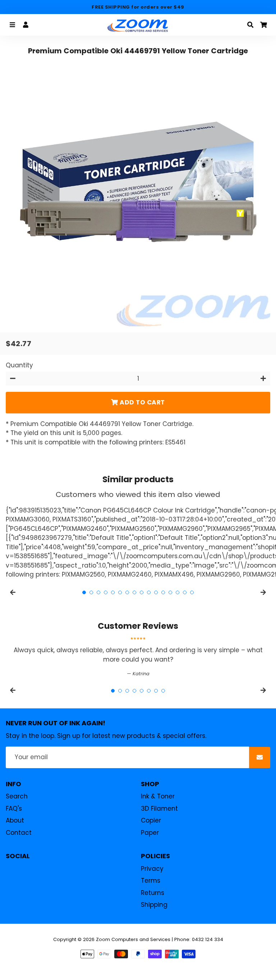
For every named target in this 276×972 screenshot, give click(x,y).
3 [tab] (98, 592)
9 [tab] (141, 592)
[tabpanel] (138, 657)
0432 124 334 (207, 939)
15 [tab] (185, 592)
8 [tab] (134, 592)
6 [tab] (120, 592)
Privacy (152, 868)
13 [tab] (170, 592)
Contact (19, 832)
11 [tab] (156, 592)
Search (17, 796)
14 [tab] (177, 592)
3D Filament (159, 808)
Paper (150, 832)
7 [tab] (127, 592)
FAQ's (14, 808)
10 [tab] (149, 592)
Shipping (154, 904)
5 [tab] (113, 592)
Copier (151, 820)
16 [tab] (192, 592)
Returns (152, 892)
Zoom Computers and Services (133, 939)
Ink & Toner (158, 796)
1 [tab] (84, 592)
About (15, 820)
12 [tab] (163, 592)
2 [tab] (91, 592)
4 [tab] (105, 592)
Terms (150, 880)
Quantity (19, 365)
